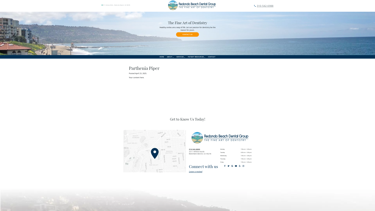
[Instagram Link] (243, 166)
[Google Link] (232, 166)
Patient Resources (196, 57)
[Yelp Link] (240, 166)
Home (162, 57)
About (169, 57)
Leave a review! (195, 171)
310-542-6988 (265, 5)
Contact (211, 57)
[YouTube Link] (236, 166)
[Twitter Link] (228, 166)
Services (180, 57)
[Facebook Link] (225, 166)
